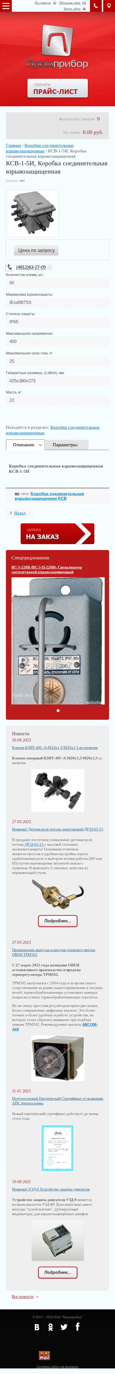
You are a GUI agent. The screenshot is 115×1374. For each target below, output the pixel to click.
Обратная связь (69, 2)
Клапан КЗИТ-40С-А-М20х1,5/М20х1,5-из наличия (55, 747)
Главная (13, 145)
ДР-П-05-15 (34, 844)
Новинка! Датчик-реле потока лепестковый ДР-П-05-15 (57, 829)
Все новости (23, 1296)
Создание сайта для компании (57, 1366)
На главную (43, 2)
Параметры (65, 444)
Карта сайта (72, 8)
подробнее (95, 702)
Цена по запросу (36, 250)
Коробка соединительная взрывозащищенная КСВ (49, 496)
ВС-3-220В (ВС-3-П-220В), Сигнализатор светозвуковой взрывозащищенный (47, 569)
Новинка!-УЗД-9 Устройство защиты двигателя (51, 1189)
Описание (23, 444)
